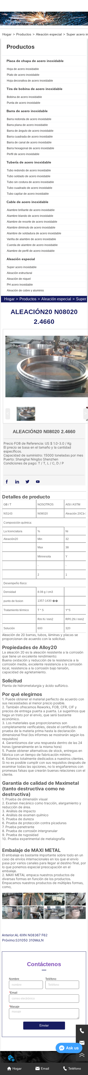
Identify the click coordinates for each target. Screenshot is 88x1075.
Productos (23, 34)
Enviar (44, 1025)
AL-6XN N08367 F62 (31, 935)
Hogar (6, 34)
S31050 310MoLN (29, 940)
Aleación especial (49, 34)
